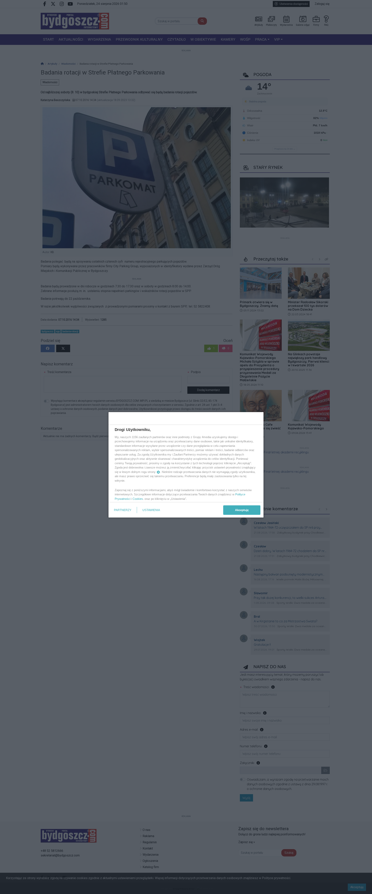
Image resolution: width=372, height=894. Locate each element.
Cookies (138, 498)
